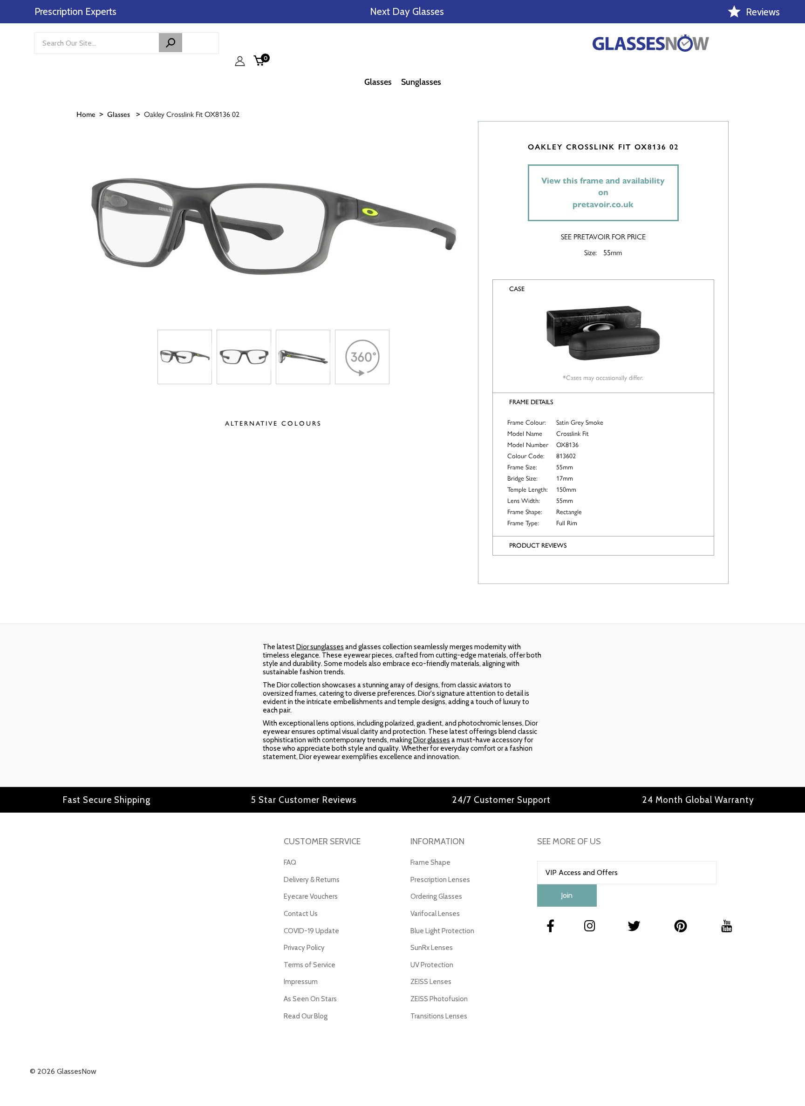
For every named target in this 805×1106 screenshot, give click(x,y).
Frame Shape (430, 862)
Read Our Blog (305, 1016)
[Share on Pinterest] (793, 208)
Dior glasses (431, 740)
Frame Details (531, 402)
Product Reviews (538, 546)
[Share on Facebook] (793, 161)
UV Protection (431, 965)
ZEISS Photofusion (439, 999)
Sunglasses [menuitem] (421, 82)
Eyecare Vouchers (311, 896)
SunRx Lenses (431, 947)
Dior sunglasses (320, 647)
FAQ (290, 862)
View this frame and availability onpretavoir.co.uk (603, 193)
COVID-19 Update (311, 931)
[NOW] (170, 42)
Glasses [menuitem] (378, 82)
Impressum (301, 981)
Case (517, 289)
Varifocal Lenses (435, 913)
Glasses (118, 114)
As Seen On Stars (310, 999)
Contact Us (301, 913)
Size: (590, 252)
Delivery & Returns (312, 879)
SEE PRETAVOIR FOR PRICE (603, 236)
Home (86, 114)
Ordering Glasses (436, 896)
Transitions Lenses (438, 1016)
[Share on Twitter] (793, 185)
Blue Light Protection (442, 931)
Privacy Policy (304, 947)
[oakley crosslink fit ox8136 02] (184, 357)
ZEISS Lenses (430, 981)
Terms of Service (309, 965)
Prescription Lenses (440, 879)
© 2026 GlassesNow (63, 1071)
